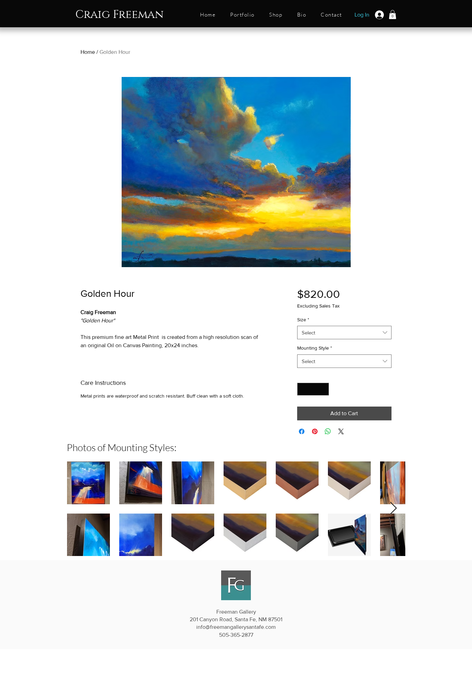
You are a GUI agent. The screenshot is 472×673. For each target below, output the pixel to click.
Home (88, 52)
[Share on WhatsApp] (328, 431)
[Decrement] (302, 389)
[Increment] (323, 389)
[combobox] (344, 332)
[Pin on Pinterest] (315, 431)
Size (303, 319)
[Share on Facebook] (302, 431)
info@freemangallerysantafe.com (236, 627)
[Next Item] (393, 508)
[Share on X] (341, 431)
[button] (242, 15)
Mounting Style (314, 348)
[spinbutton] (313, 389)
